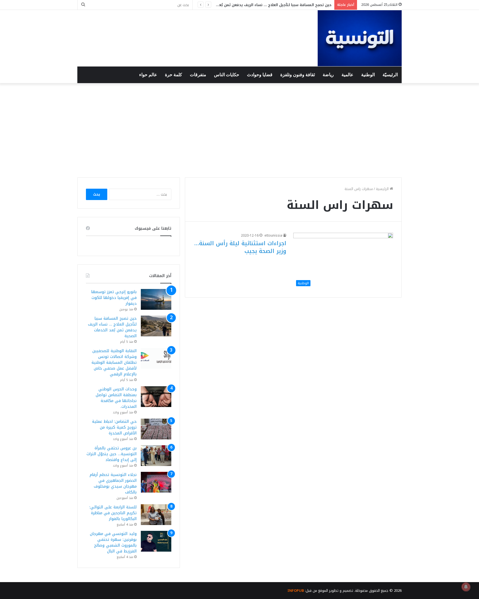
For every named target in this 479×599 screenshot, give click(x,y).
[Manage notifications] (466, 586)
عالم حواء (148, 74)
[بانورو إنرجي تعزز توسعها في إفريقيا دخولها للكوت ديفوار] (156, 299)
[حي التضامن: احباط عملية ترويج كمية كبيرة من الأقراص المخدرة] (156, 429)
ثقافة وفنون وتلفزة (297, 74)
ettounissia (273, 235)
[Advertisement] (239, 130)
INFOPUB (295, 590)
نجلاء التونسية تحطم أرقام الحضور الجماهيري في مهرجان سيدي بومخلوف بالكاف (113, 483)
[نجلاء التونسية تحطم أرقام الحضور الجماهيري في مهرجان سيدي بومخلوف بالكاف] (156, 482)
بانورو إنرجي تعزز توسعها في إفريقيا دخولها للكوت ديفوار (114, 297)
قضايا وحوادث (259, 74)
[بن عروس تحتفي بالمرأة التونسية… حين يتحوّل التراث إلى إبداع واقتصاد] (156, 455)
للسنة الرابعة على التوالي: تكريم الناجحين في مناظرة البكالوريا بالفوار (113, 513)
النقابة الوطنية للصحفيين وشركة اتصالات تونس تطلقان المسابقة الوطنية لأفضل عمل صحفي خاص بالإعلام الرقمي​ (114, 362)
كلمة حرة (173, 74)
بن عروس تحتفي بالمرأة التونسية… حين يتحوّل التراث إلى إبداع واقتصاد (111, 454)
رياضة (328, 74)
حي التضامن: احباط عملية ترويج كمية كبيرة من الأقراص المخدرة (114, 427)
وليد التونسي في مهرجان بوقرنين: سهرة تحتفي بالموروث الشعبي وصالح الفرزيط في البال (113, 542)
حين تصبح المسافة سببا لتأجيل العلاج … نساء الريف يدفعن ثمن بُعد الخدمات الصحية (112, 327)
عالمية (347, 74)
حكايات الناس (226, 74)
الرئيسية (383, 188)
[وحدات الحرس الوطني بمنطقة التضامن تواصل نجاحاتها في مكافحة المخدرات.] (156, 396)
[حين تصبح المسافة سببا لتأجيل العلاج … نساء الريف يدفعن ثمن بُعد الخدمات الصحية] (156, 326)
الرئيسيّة (390, 74)
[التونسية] (360, 38)
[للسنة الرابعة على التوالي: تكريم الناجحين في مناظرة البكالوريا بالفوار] (156, 514)
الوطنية (368, 74)
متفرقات (198, 74)
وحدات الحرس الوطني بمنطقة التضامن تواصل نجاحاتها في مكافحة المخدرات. (116, 397)
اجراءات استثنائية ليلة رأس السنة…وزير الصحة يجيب (240, 247)
